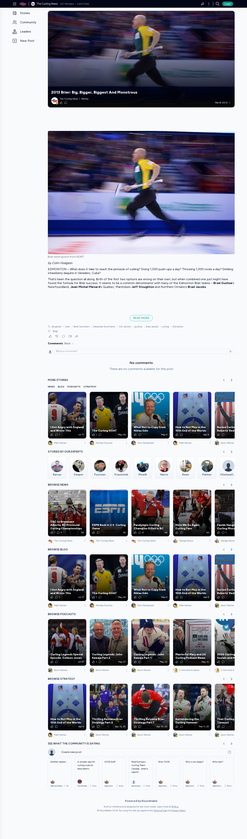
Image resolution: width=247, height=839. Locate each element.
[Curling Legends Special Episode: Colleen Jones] (67, 642)
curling (164, 326)
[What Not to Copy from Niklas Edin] (150, 415)
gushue (137, 326)
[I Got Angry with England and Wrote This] (67, 415)
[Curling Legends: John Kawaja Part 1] (150, 642)
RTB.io (175, 806)
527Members (67, 4)
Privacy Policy (179, 810)
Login (228, 4)
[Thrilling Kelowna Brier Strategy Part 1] (150, 707)
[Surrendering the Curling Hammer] (192, 707)
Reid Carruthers (80, 326)
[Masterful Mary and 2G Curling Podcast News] (192, 642)
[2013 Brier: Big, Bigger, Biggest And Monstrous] (141, 59)
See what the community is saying (74, 743)
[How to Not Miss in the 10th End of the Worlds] (192, 415)
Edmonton (177, 326)
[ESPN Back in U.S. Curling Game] (109, 513)
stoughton (56, 326)
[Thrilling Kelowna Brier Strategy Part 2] (109, 707)
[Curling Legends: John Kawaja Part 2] (109, 642)
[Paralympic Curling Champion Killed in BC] (150, 513)
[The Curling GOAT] (109, 415)
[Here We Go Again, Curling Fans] (192, 513)
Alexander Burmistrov (103, 326)
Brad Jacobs (151, 326)
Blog (55, 331)
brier (66, 326)
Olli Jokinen (124, 326)
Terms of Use (160, 810)
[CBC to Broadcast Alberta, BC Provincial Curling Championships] (67, 513)
